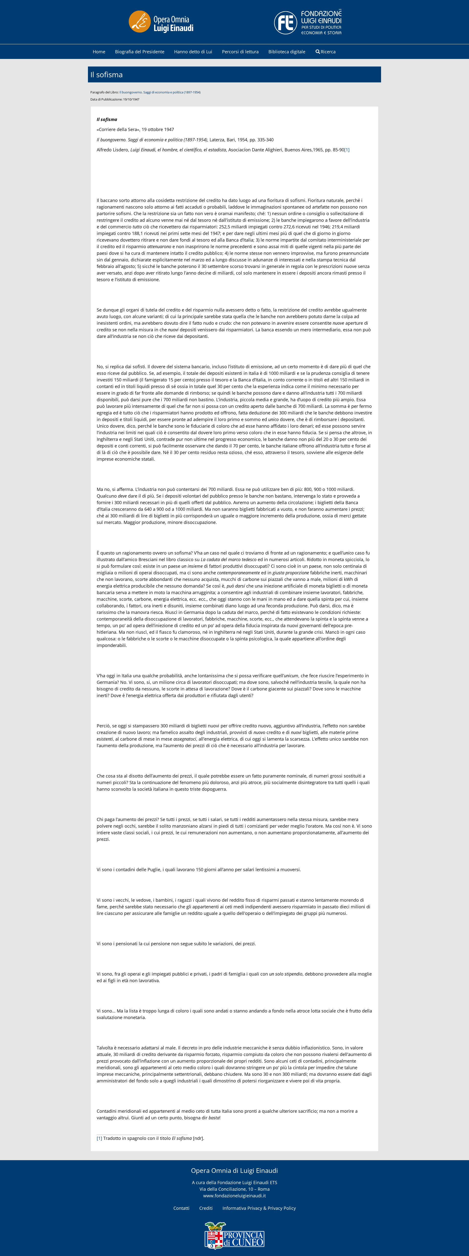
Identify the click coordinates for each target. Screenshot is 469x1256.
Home (99, 52)
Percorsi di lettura (240, 52)
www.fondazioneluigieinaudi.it (234, 1196)
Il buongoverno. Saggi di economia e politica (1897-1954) (160, 92)
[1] (347, 150)
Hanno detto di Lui (193, 52)
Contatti (181, 1208)
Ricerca (328, 52)
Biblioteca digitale (286, 52)
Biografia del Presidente (139, 52)
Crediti (206, 1208)
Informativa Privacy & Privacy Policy (259, 1208)
